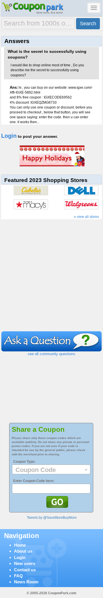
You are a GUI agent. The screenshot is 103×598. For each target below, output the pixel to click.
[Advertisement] (51, 276)
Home (20, 545)
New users (24, 563)
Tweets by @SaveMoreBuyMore (52, 518)
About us (23, 551)
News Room (26, 581)
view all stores (86, 217)
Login (9, 136)
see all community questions (51, 354)
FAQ (18, 575)
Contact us (25, 569)
